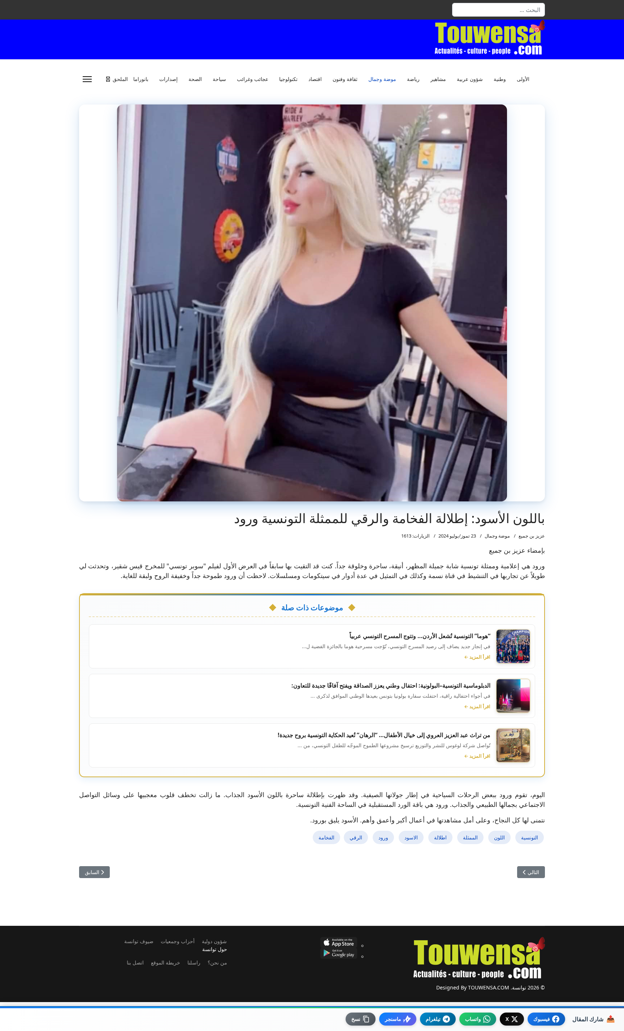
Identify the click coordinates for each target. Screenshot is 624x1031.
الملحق (120, 79)
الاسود (411, 837)
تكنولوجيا (288, 79)
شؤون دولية (214, 941)
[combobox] (498, 10)
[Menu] (87, 79)
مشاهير (438, 79)
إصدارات (168, 79)
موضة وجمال (382, 79)
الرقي (356, 837)
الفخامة (326, 837)
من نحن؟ (217, 962)
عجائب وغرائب (252, 79)
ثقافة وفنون (345, 79)
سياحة (219, 79)
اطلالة (440, 837)
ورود (383, 837)
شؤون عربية (470, 79)
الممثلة (470, 837)
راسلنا (193, 962)
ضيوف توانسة (138, 941)
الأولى (523, 79)
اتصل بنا (135, 962)
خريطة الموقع (165, 962)
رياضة (413, 79)
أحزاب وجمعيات (178, 941)
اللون (499, 837)
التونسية (529, 837)
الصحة (195, 79)
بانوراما (140, 79)
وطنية (500, 79)
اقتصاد (315, 79)
